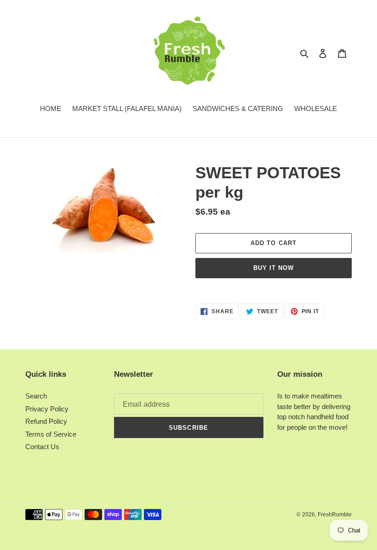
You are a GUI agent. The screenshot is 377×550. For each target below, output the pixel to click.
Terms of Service (50, 434)
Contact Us (42, 447)
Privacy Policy (47, 409)
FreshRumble (335, 514)
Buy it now (273, 267)
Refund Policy (46, 421)
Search (36, 396)
